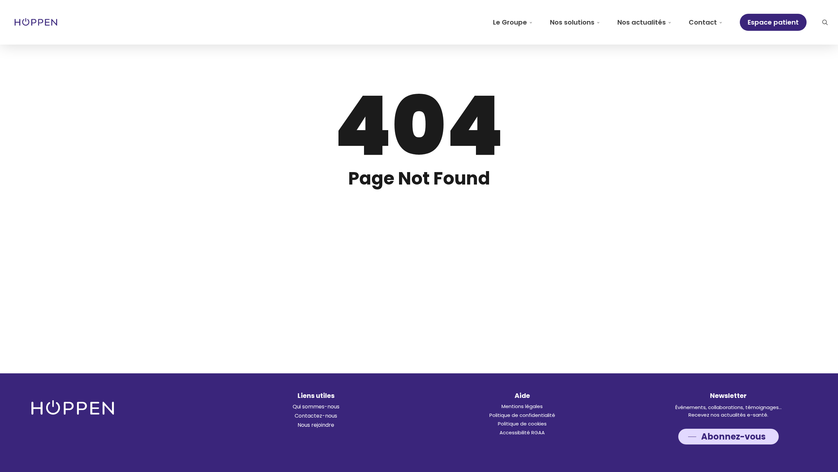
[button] (316, 407)
